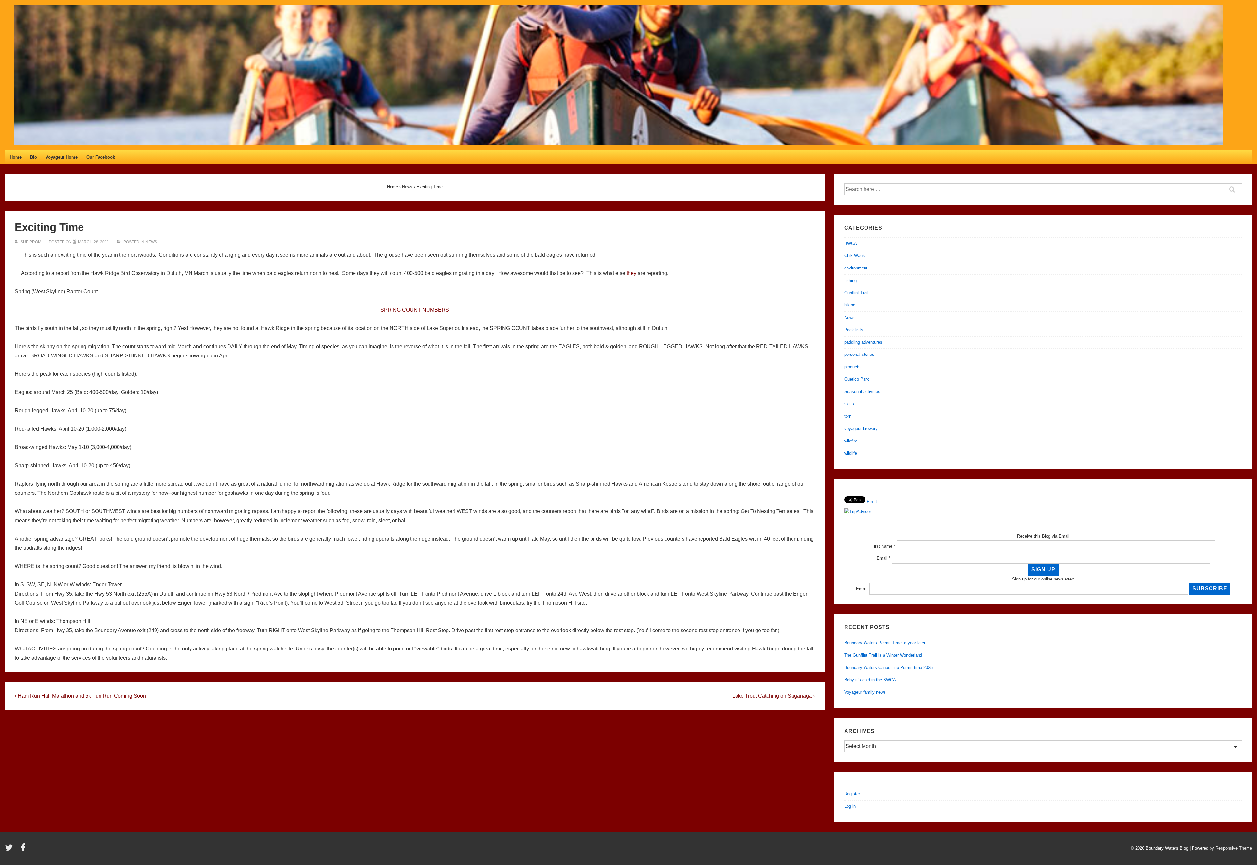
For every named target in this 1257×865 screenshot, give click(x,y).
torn (847, 416)
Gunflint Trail (856, 292)
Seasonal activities (862, 391)
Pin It (872, 501)
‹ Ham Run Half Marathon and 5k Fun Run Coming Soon (80, 696)
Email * (883, 558)
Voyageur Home (62, 157)
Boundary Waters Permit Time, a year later (884, 642)
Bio (33, 157)
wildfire (850, 441)
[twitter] (10, 849)
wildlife (850, 453)
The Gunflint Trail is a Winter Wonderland (883, 655)
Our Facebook (100, 157)
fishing (850, 280)
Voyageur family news (865, 692)
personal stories (859, 354)
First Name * (883, 546)
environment (855, 268)
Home (16, 157)
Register (852, 793)
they (631, 273)
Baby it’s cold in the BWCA (870, 679)
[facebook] (24, 849)
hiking (849, 305)
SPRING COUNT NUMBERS (414, 310)
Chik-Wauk (854, 255)
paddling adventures (863, 342)
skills (849, 403)
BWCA (850, 243)
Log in (850, 806)
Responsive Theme (1233, 848)
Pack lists (853, 329)
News (151, 242)
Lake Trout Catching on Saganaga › (773, 696)
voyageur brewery (861, 428)
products (852, 366)
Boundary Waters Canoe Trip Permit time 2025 (888, 667)
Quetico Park (856, 379)
